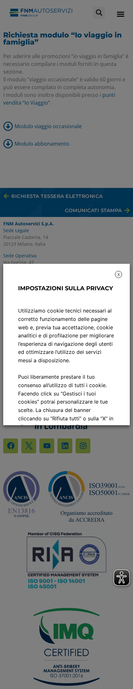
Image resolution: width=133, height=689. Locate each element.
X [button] (119, 274)
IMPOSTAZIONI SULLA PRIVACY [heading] (65, 288)
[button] (120, 14)
